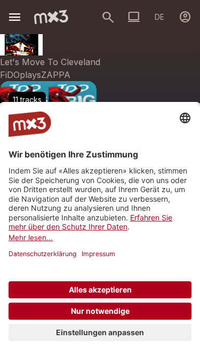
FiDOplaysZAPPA (35, 74)
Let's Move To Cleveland (50, 62)
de (159, 16)
